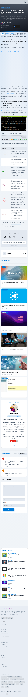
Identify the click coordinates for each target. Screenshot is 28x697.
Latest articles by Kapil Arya (13, 445)
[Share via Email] (18, 237)
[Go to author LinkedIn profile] (10, 22)
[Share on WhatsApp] (9, 237)
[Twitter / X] (8, 618)
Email (4, 502)
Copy (24, 136)
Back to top (4, 694)
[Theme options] (23, 2)
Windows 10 (7, 7)
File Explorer (20, 679)
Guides (2, 7)
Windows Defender (10, 684)
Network (3, 684)
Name (4, 497)
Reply (7, 466)
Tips (3, 686)
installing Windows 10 (11, 33)
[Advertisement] (14, 69)
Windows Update (5, 679)
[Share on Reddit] (22, 237)
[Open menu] (25, 2)
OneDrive (10, 681)
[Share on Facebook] (5, 237)
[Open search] (21, 2)
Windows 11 (4, 676)
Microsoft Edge (13, 679)
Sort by (17, 453)
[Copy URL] (24, 242)
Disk (17, 684)
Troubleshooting (18, 676)
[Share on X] (14, 237)
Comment (5, 483)
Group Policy (4, 681)
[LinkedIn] (2, 618)
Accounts (22, 681)
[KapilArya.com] (5, 2)
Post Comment (9, 509)
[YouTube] (5, 618)
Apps (21, 684)
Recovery (16, 681)
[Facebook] (11, 618)
